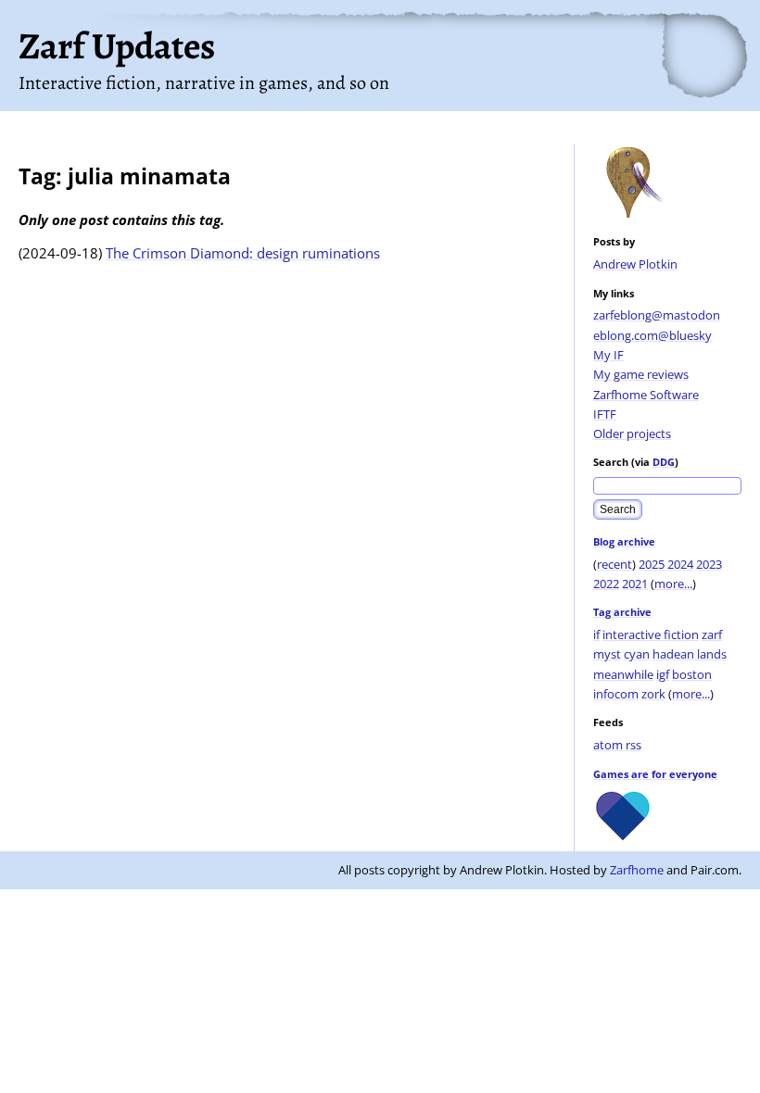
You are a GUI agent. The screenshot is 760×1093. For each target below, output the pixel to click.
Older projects (632, 433)
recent (614, 564)
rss (633, 744)
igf (662, 674)
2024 (680, 564)
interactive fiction (650, 634)
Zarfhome (637, 869)
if (596, 634)
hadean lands (689, 654)
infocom (616, 693)
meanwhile (623, 674)
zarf (712, 634)
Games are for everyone (655, 774)
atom (608, 744)
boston (692, 674)
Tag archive (622, 612)
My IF (608, 354)
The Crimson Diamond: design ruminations (243, 253)
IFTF (604, 414)
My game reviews (641, 374)
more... (673, 583)
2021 (635, 583)
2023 (709, 564)
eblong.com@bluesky (652, 335)
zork (653, 693)
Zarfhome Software (646, 394)
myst (607, 654)
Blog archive (624, 541)
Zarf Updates (117, 45)
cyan (637, 654)
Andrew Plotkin (635, 264)
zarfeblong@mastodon (656, 315)
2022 (606, 583)
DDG (663, 462)
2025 (652, 564)
